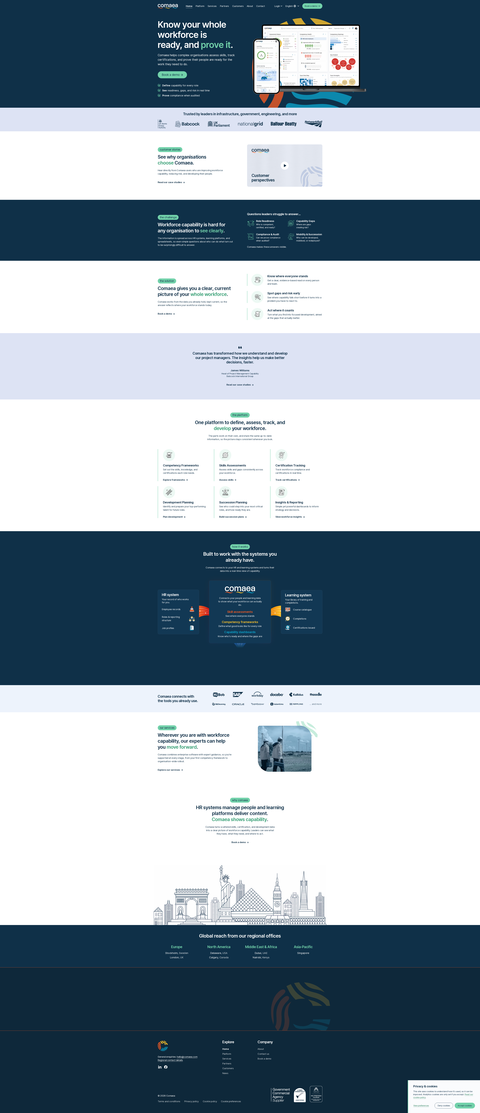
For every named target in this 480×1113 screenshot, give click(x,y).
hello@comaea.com (187, 1056)
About (250, 6)
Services (212, 6)
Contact (260, 6)
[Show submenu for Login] (281, 6)
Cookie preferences (231, 1101)
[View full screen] (311, 58)
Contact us (263, 1054)
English (289, 6)
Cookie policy (210, 1101)
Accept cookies (465, 1105)
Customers (238, 6)
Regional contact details (170, 1060)
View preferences (421, 1105)
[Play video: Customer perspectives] (284, 165)
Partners (224, 6)
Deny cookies (444, 1105)
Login (277, 6)
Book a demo (264, 1058)
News (225, 1073)
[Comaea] (168, 6)
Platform (200, 6)
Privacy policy (191, 1101)
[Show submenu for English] (298, 6)
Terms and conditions (169, 1101)
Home (189, 6)
